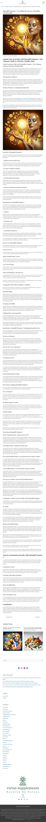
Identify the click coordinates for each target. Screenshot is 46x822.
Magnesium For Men (7, 735)
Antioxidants (5, 709)
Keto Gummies (6, 733)
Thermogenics (6, 753)
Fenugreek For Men (6, 724)
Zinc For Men (5, 768)
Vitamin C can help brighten (28, 98)
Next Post (38, 617)
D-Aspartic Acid (6, 716)
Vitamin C (5, 55)
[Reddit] (27, 799)
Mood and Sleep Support (8, 740)
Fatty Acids (5, 722)
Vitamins (4, 762)
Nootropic (5, 742)
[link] (26, 819)
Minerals (4, 738)
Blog (23, 795)
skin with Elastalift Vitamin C (33, 68)
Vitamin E (5, 760)
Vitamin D (5, 759)
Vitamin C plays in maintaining (17, 71)
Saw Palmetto (5, 747)
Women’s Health (6, 766)
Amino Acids (5, 707)
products (5, 746)
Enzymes (4, 720)
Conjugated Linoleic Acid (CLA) (9, 714)
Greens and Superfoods (8, 727)
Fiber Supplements (6, 725)
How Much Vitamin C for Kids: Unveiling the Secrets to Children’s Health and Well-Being (20, 683)
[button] (19, 668)
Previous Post (8, 617)
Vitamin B (5, 755)
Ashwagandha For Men (7, 711)
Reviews (23, 797)
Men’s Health (5, 736)
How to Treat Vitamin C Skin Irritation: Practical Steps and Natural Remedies (33, 628)
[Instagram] (24, 799)
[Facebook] (19, 799)
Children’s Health (6, 712)
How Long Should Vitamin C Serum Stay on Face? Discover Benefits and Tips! (18, 681)
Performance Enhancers (8, 744)
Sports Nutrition (6, 751)
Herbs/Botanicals (6, 729)
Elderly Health (5, 718)
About (23, 794)
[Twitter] (22, 799)
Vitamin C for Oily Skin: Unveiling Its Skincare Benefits (11, 628)
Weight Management (7, 764)
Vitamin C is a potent (33, 91)
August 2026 (5, 696)
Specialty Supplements (7, 749)
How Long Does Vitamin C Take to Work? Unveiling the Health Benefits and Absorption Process (22, 685)
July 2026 (4, 698)
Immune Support (6, 731)
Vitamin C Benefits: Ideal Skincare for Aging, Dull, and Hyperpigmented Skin (18, 686)
